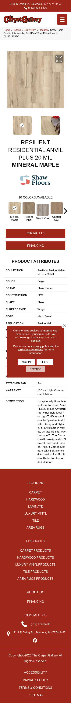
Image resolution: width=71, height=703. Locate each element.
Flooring (16, 30)
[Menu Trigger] (62, 19)
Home (7, 30)
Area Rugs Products (35, 578)
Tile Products (35, 571)
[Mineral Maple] (15, 208)
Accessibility (35, 672)
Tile (35, 520)
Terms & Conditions (35, 687)
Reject (45, 362)
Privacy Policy (35, 680)
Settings (35, 369)
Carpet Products (35, 550)
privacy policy (41, 345)
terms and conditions (30, 349)
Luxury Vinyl (29, 30)
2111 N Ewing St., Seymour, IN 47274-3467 (36, 3)
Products (43, 30)
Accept (26, 362)
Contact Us (35, 233)
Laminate (35, 506)
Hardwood (35, 499)
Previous (6, 123)
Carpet (35, 492)
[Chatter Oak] (57, 208)
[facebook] (35, 640)
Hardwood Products (35, 557)
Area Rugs (35, 527)
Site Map (36, 695)
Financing (35, 245)
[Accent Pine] (29, 208)
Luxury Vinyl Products (35, 564)
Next (65, 123)
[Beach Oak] (43, 210)
